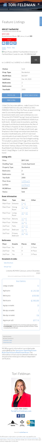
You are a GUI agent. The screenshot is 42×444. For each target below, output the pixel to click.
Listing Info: (7, 156)
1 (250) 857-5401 (7, 340)
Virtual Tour (7, 266)
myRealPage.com (24, 432)
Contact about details (31, 95)
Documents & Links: (9, 259)
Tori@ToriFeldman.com (21, 411)
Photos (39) (11, 95)
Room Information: (9, 196)
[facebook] (19, 416)
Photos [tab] (9, 47)
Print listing (11, 100)
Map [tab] (13, 47)
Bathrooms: (6, 240)
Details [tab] (4, 47)
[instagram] (23, 416)
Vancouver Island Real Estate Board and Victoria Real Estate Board (19, 351)
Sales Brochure (8, 263)
